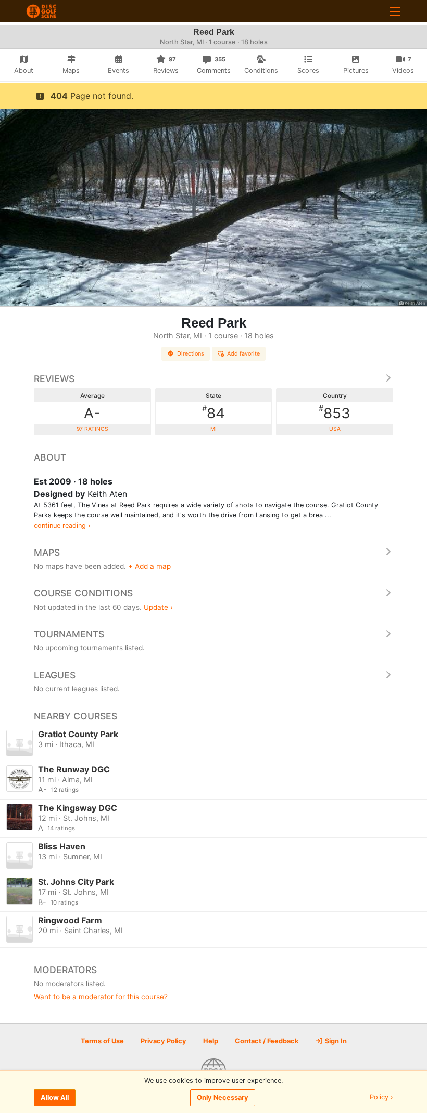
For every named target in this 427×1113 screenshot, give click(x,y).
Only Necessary (222, 1098)
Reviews (54, 378)
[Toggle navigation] (395, 11)
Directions (190, 353)
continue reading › (62, 525)
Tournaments (69, 633)
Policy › (381, 1097)
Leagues (55, 675)
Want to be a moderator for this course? (101, 996)
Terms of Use (102, 1041)
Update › (158, 607)
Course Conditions (83, 592)
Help (210, 1041)
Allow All (55, 1098)
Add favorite (243, 353)
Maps (47, 552)
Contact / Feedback (266, 1041)
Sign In (335, 1041)
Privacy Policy (163, 1041)
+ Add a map (149, 566)
